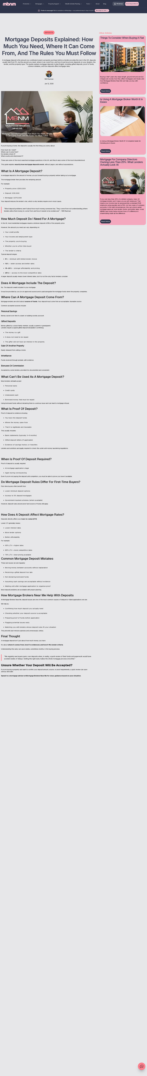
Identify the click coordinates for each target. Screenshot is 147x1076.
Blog (104, 4)
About (97, 4)
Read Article (105, 91)
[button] (27, 4)
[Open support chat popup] (141, 1066)
